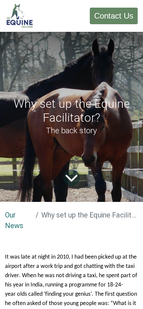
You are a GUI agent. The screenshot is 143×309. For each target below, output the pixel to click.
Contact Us (113, 15)
